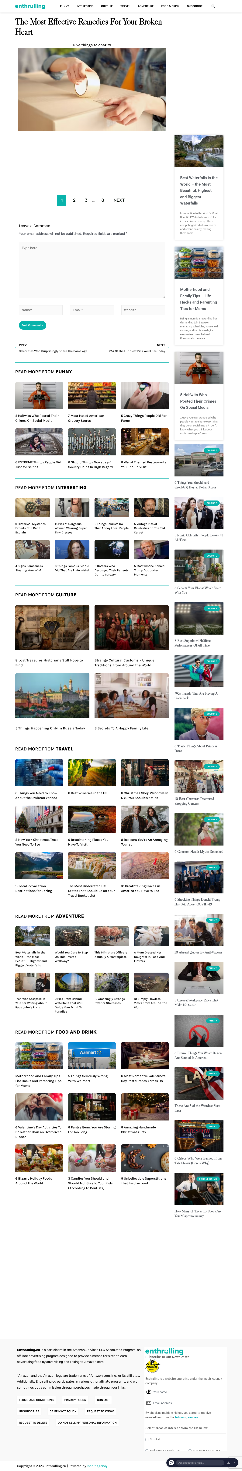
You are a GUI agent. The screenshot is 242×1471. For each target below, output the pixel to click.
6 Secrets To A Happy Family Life (121, 728)
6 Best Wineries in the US (87, 793)
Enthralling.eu (28, 1350)
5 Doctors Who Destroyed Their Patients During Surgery (112, 570)
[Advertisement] (92, 161)
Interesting (85, 6)
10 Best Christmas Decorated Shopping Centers (194, 801)
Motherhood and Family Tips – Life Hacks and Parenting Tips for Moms (39, 1081)
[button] (213, 6)
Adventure (146, 6)
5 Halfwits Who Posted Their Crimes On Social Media (198, 401)
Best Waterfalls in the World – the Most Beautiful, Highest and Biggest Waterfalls (199, 190)
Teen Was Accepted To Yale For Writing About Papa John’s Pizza (31, 1003)
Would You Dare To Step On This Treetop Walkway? (71, 957)
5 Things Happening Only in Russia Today (50, 728)
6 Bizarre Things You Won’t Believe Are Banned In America (199, 1055)
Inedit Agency (97, 1466)
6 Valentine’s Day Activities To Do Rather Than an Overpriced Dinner (38, 1132)
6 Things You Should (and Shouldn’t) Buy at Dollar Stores (195, 484)
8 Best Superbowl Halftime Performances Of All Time (193, 642)
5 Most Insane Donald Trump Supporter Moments (149, 570)
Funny (64, 6)
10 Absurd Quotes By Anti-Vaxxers (198, 952)
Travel (125, 6)
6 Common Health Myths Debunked (199, 851)
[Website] (143, 311)
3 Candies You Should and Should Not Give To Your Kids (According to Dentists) (90, 1183)
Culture (107, 6)
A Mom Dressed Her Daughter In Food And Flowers (149, 957)
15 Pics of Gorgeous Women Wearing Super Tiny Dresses (71, 528)
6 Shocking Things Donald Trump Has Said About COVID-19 (197, 901)
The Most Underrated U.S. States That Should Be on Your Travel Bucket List (91, 891)
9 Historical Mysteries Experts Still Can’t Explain (30, 528)
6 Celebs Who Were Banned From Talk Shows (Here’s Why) (198, 1160)
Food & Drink (170, 6)
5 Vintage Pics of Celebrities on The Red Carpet (149, 528)
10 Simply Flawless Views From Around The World (150, 1003)
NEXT (119, 200)
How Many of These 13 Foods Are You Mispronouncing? (198, 1213)
